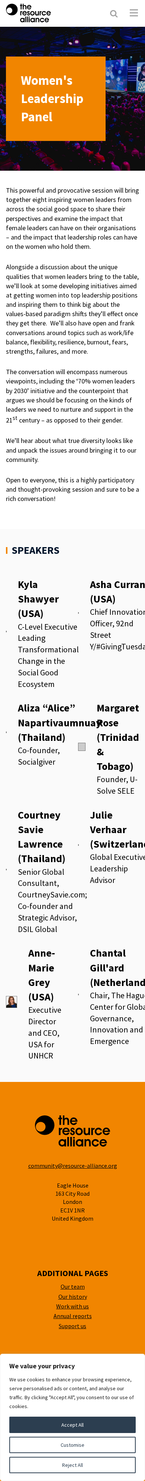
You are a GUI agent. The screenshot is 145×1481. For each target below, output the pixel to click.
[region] (72, 1417)
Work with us (72, 1306)
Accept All (72, 1424)
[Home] (48, 13)
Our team (73, 1286)
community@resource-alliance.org (72, 1165)
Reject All (72, 1465)
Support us (72, 1326)
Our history (72, 1296)
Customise (72, 1445)
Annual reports (73, 1316)
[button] (134, 13)
